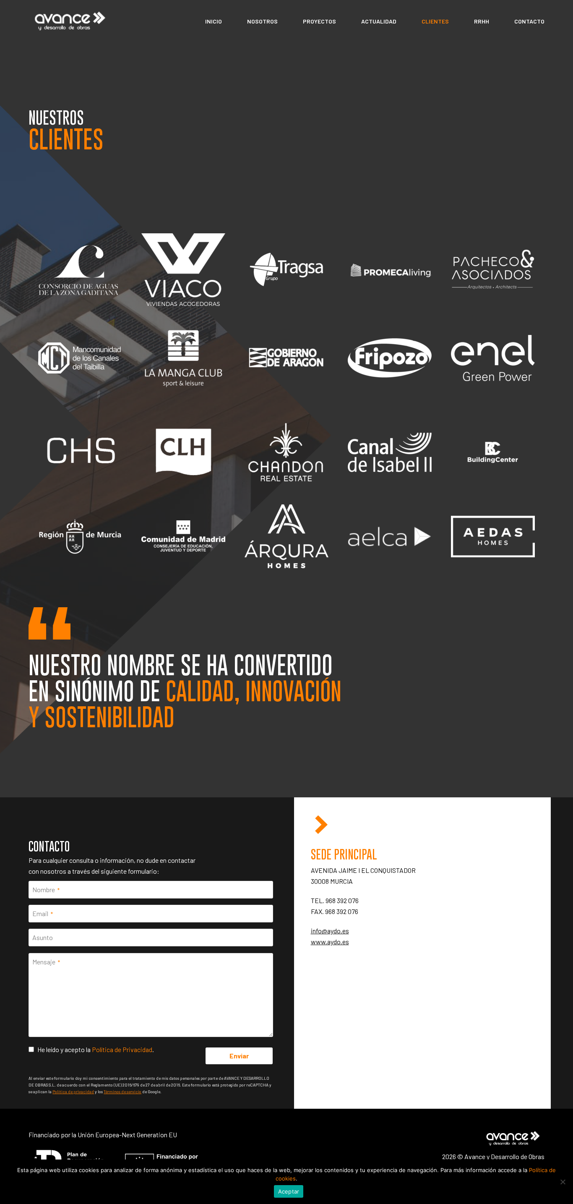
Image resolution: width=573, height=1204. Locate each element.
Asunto (42, 937)
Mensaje (46, 962)
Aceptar (289, 1191)
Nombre (46, 889)
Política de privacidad (73, 1091)
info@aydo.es (330, 931)
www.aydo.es (330, 941)
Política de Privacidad (122, 1049)
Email (42, 913)
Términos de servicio (122, 1091)
